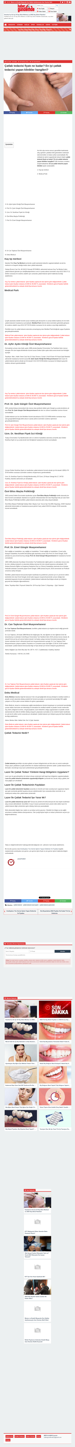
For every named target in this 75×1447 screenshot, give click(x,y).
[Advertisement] (37, 45)
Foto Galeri (53, 11)
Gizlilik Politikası (19, 1436)
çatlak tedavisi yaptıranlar (47, 905)
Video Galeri (42, 11)
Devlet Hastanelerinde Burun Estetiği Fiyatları (35, 30)
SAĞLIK (26, 24)
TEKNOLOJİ (40, 24)
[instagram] (67, 2)
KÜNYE (48, 24)
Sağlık (15, 61)
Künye (39, 1436)
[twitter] (62, 2)
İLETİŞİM (54, 24)
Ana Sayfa (41, 8)
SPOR (33, 24)
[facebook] (60, 2)
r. (48, 806)
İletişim (52, 8)
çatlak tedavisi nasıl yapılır (30, 905)
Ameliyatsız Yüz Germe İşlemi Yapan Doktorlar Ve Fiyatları (39, 849)
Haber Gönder (30, 1436)
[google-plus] (65, 2)
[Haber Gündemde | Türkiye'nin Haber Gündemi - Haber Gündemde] (26, 8)
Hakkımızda (9, 1436)
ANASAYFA (11, 24)
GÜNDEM (20, 24)
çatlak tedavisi (18, 905)
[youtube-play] (70, 2)
